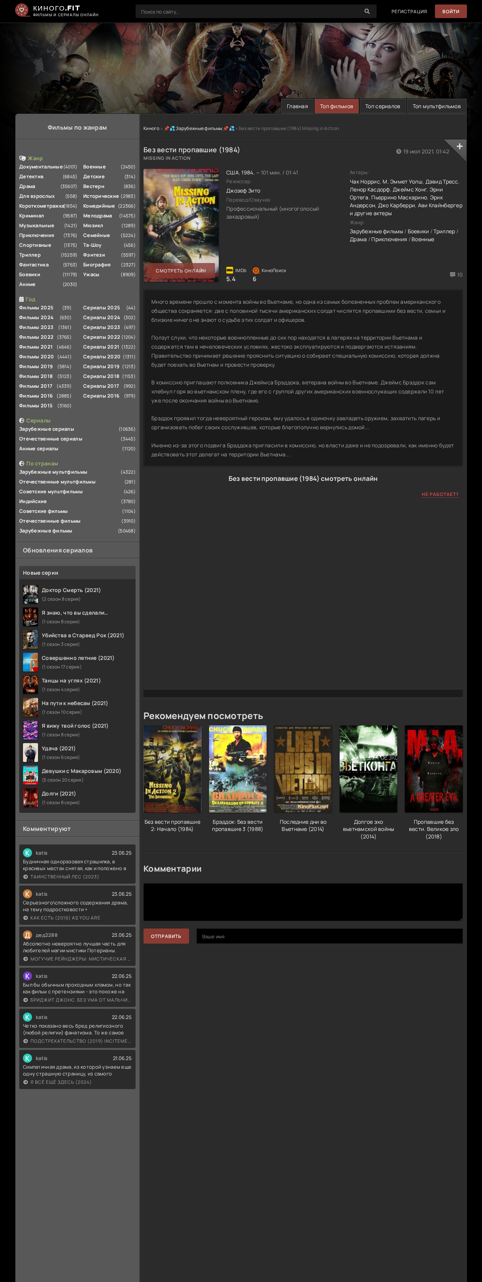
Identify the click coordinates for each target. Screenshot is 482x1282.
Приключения (36, 235)
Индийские (33, 501)
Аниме (27, 284)
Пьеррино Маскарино (399, 197)
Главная (297, 106)
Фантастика (34, 264)
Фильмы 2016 (36, 395)
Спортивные (35, 245)
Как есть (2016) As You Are (66, 918)
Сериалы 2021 (101, 346)
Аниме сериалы (39, 448)
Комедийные (99, 205)
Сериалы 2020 (101, 356)
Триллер (30, 254)
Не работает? (440, 494)
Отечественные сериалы (50, 438)
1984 (247, 172)
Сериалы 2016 (101, 395)
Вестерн (93, 186)
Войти (450, 11)
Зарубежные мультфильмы (53, 471)
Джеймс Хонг (410, 189)
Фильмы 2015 (36, 405)
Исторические (101, 196)
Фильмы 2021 (36, 346)
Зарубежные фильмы (46, 530)
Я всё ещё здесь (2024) (61, 1082)
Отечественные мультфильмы (57, 481)
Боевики (29, 274)
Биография (97, 264)
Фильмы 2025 (36, 307)
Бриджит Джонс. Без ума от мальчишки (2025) (81, 1000)
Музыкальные (36, 225)
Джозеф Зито (243, 190)
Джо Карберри (396, 205)
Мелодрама (97, 215)
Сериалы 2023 (101, 327)
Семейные (96, 235)
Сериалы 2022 (101, 337)
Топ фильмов (336, 106)
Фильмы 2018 (36, 376)
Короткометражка (41, 205)
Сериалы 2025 (101, 307)
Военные (94, 166)
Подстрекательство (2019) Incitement (81, 1041)
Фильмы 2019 (36, 366)
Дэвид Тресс (442, 181)
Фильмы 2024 (36, 317)
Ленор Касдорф (370, 189)
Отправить (166, 936)
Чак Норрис (365, 181)
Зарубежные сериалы (46, 428)
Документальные (41, 166)
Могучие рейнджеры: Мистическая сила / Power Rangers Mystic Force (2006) (81, 959)
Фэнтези (94, 254)
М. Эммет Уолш (403, 181)
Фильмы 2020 (36, 356)
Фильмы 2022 (36, 337)
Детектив (31, 176)
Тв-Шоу (92, 245)
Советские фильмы (43, 511)
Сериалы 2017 (101, 385)
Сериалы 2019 (101, 366)
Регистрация (409, 11)
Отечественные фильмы (50, 520)
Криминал (31, 215)
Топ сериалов (382, 106)
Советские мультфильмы (51, 491)
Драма (27, 186)
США (232, 172)
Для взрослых (37, 196)
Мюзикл (93, 225)
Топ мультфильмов (437, 106)
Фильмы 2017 (35, 385)
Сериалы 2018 (101, 376)
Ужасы (91, 274)
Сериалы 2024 (101, 317)
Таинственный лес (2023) (65, 877)
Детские (94, 176)
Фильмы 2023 (36, 327)
